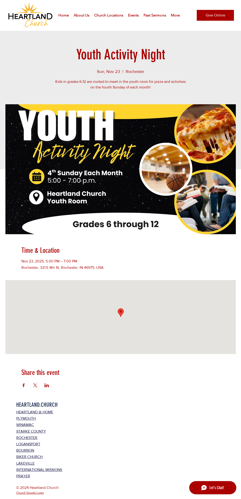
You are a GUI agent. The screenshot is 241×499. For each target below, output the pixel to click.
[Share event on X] (35, 385)
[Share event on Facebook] (23, 385)
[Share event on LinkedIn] (46, 385)
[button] (81, 15)
